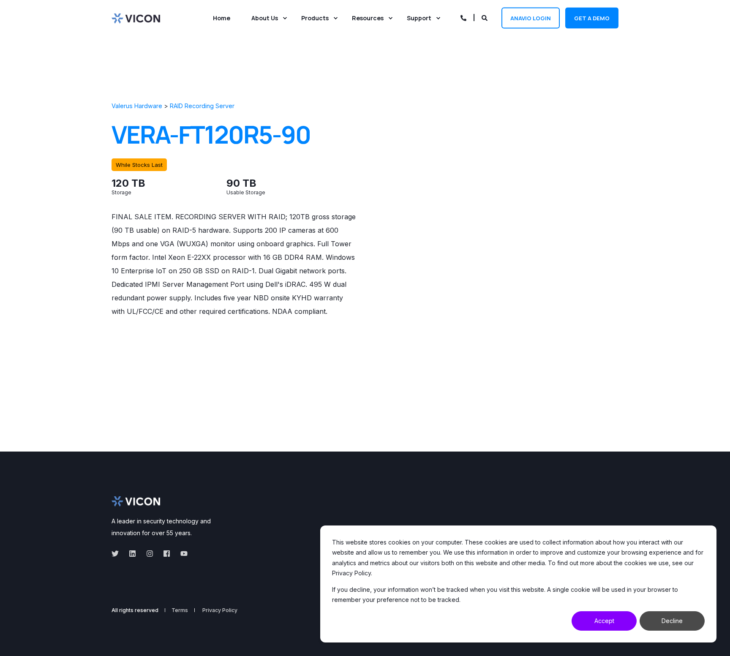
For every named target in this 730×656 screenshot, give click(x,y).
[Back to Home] (136, 17)
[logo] (136, 501)
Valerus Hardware (137, 105)
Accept (604, 620)
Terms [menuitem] (180, 610)
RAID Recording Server (202, 105)
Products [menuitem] (315, 18)
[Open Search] (485, 17)
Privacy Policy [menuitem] (219, 610)
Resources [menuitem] (368, 18)
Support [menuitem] (419, 18)
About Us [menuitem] (264, 18)
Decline (672, 620)
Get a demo (592, 18)
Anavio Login (530, 18)
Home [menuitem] (221, 18)
